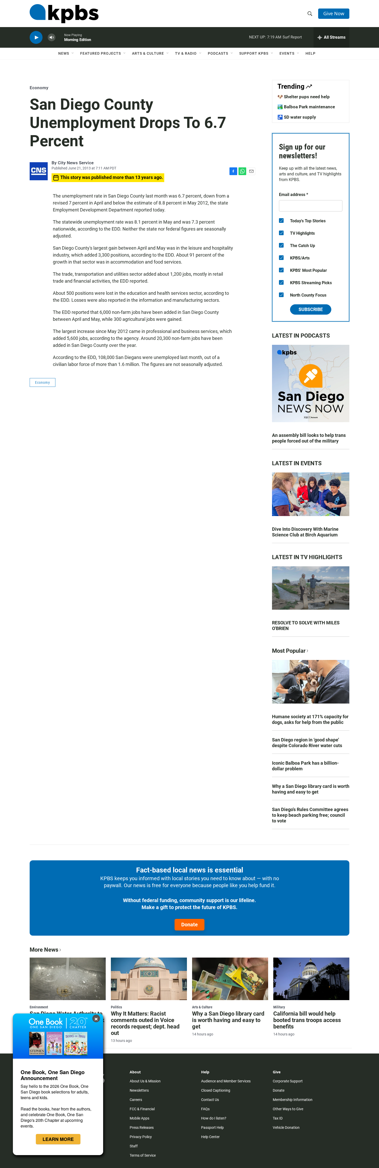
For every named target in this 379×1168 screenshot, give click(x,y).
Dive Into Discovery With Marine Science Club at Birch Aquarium (305, 531)
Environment (39, 1007)
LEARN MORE (58, 1139)
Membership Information (292, 1100)
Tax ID (278, 1118)
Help (311, 53)
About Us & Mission (145, 1081)
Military (279, 1007)
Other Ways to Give (288, 1109)
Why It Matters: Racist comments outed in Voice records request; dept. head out (145, 1023)
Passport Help (212, 1127)
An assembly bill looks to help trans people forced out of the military (309, 438)
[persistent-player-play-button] (36, 37)
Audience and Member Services (226, 1081)
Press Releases (142, 1127)
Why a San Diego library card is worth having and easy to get (310, 789)
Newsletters (139, 1090)
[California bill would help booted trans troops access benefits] (311, 979)
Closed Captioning (215, 1090)
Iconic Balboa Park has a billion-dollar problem (305, 765)
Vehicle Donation (286, 1127)
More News (44, 949)
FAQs (205, 1109)
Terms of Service (143, 1155)
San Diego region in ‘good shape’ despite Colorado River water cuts (307, 742)
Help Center (210, 1137)
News (63, 53)
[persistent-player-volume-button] (51, 37)
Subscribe (311, 309)
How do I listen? (213, 1118)
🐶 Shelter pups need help (303, 96)
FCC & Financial (142, 1109)
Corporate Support (288, 1081)
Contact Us (210, 1100)
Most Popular (289, 651)
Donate (189, 924)
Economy (39, 87)
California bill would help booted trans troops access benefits (307, 1020)
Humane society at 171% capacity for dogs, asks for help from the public (310, 719)
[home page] (64, 13)
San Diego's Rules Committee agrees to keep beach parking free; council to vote (310, 815)
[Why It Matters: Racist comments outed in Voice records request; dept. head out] (149, 979)
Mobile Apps (139, 1118)
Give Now (333, 13)
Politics (116, 1007)
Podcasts (218, 53)
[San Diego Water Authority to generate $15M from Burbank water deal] (68, 979)
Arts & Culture (148, 53)
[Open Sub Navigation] (73, 53)
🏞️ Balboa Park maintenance (306, 106)
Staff (134, 1146)
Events (286, 53)
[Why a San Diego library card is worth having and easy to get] (230, 979)
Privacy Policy (141, 1137)
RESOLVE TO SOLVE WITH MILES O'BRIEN (306, 625)
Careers (136, 1100)
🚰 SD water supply (296, 117)
